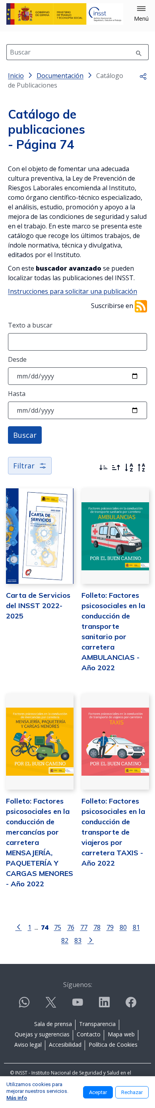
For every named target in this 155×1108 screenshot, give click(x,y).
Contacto (89, 1034)
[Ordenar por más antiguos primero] (116, 467)
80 (123, 927)
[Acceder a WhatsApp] (24, 1005)
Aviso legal (28, 1044)
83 (77, 940)
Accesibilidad (65, 1044)
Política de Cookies (113, 1044)
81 (136, 927)
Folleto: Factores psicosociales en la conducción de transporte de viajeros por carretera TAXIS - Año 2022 (113, 832)
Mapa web (121, 1034)
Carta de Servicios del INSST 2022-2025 (38, 605)
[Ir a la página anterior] (18, 926)
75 (57, 927)
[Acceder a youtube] (77, 1005)
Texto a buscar (30, 325)
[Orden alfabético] (128, 467)
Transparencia (97, 1024)
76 (70, 927)
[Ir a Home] (64, 14)
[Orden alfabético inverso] (141, 467)
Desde (17, 359)
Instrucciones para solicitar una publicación (72, 291)
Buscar (25, 435)
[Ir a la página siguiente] (90, 939)
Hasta (16, 393)
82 (64, 940)
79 (110, 927)
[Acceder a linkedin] (104, 1005)
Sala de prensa (53, 1024)
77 (83, 927)
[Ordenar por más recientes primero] (103, 467)
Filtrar (24, 465)
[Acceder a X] (51, 1005)
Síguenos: (77, 984)
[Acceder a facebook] (130, 1005)
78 (97, 927)
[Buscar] (138, 52)
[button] (141, 13)
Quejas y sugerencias (42, 1034)
